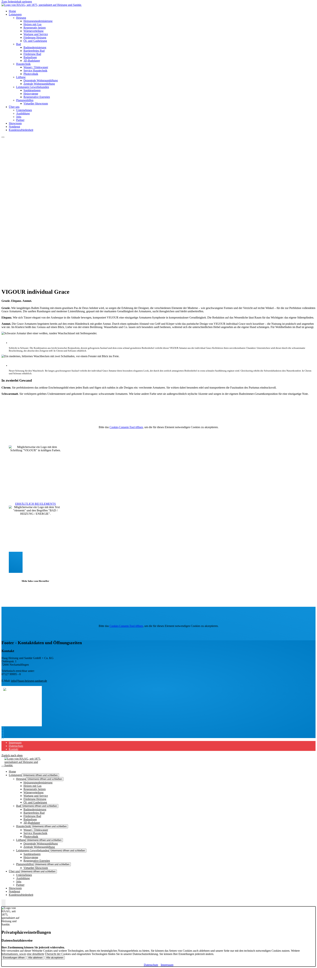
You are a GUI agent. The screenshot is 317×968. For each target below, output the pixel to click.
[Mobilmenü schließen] (2, 766)
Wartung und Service (35, 34)
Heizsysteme (30, 93)
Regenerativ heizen (34, 27)
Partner (20, 120)
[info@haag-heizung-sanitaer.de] (3, 733)
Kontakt (13, 749)
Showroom (15, 123)
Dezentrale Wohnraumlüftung (40, 80)
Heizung (21, 17)
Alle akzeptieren (54, 957)
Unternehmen (24, 110)
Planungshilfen (24, 100)
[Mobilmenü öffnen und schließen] (2, 137)
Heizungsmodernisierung (37, 21)
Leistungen (15, 14)
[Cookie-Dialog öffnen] (3, 902)
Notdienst (14, 126)
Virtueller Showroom (35, 103)
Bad (18, 44)
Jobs (18, 116)
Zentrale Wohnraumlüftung (39, 83)
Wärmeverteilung (33, 30)
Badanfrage (30, 57)
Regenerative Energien (36, 96)
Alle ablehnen (35, 957)
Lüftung (20, 77)
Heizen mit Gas (32, 24)
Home (12, 11)
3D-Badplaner (31, 60)
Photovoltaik (30, 73)
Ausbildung (23, 113)
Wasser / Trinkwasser (35, 67)
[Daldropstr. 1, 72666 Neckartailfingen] (3, 736)
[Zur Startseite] (41, 4)
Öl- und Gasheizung (35, 40)
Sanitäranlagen (32, 90)
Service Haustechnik (35, 70)
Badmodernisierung (34, 47)
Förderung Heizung (34, 37)
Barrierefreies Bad (34, 50)
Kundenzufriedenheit (21, 129)
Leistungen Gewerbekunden (32, 87)
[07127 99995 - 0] (3, 729)
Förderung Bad (32, 54)
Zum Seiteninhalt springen (16, 1)
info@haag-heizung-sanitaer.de (29, 680)
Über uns (14, 106)
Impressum (15, 742)
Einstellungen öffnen (14, 957)
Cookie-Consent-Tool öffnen (126, 427)
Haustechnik (23, 63)
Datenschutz (16, 745)
